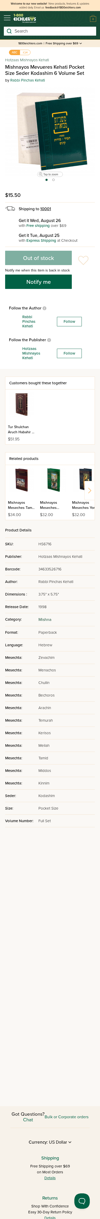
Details (50, 1178)
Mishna (44, 619)
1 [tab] (46, 181)
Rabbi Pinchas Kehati (27, 80)
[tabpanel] (50, 131)
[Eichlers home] (25, 18)
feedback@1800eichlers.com (63, 7)
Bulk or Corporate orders (66, 1117)
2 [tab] (54, 181)
